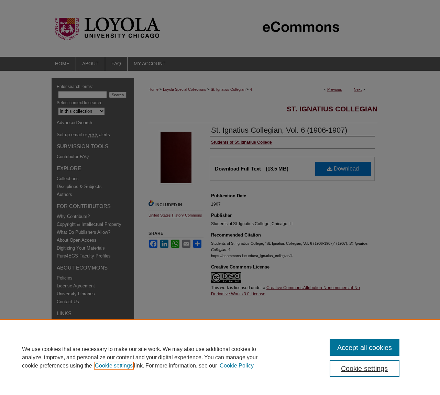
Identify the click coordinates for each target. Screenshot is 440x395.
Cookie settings (114, 366)
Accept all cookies (364, 347)
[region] (220, 357)
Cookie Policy (237, 366)
